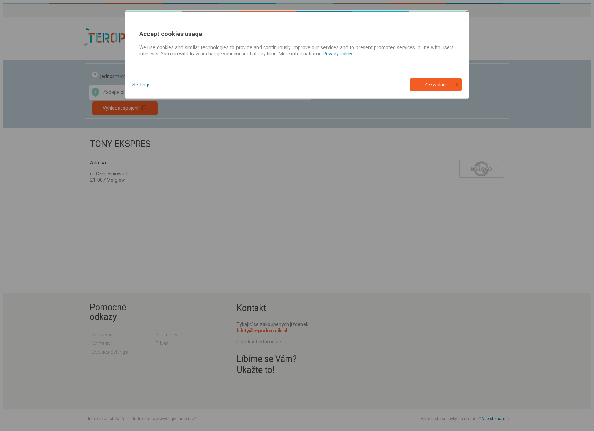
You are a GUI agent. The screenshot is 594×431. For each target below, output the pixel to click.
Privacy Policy (337, 53)
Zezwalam (436, 84)
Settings (141, 84)
